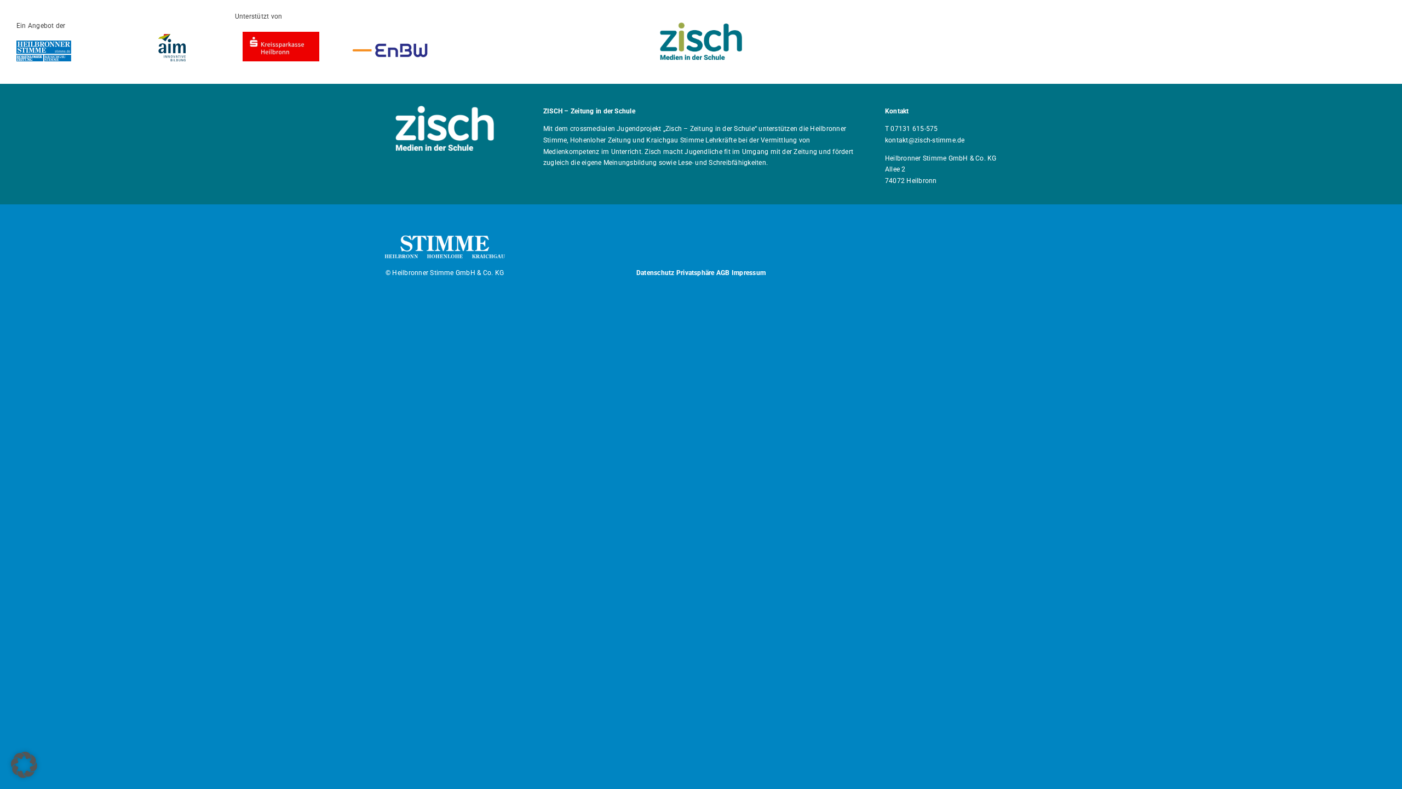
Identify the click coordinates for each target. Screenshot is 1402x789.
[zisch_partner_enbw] (390, 43)
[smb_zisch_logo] (701, 26)
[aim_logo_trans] (172, 38)
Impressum (749, 273)
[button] (24, 765)
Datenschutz (655, 273)
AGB (723, 273)
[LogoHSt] (43, 44)
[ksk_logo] (281, 36)
